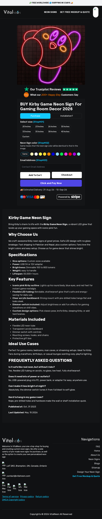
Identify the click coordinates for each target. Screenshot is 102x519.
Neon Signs (94, 459)
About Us (95, 455)
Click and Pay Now (51, 183)
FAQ (98, 446)
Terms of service (10, 496)
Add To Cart (35, 175)
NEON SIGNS (50, 12)
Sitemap (96, 467)
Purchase (35, 116)
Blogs (97, 463)
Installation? (66, 116)
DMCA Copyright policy (13, 499)
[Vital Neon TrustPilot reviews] (51, 89)
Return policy (42, 496)
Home (97, 451)
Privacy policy (27, 496)
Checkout (66, 175)
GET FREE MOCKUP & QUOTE (75, 12)
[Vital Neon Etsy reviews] (51, 94)
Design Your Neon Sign (88, 472)
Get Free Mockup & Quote (86, 476)
